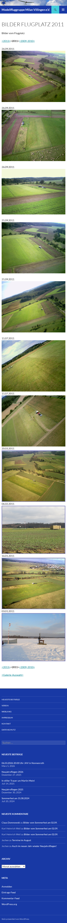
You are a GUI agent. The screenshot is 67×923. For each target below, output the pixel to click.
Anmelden (7, 886)
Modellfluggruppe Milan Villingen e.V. (26, 9)
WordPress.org (9, 904)
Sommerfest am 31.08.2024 (15, 798)
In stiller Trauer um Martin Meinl (18, 780)
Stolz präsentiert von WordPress (15, 919)
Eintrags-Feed (9, 892)
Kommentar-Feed (11, 898)
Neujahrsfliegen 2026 (12, 771)
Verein (5, 705)
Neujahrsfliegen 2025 (12, 789)
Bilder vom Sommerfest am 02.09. (40, 822)
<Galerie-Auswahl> (12, 674)
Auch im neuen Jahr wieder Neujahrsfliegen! (34, 846)
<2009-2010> (27, 40)
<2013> (6, 40)
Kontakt (6, 723)
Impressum (7, 717)
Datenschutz (8, 729)
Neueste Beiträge (11, 699)
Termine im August (21, 840)
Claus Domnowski (11, 822)
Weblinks (6, 711)
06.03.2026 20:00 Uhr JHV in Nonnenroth (23, 763)
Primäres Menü (63, 10)
